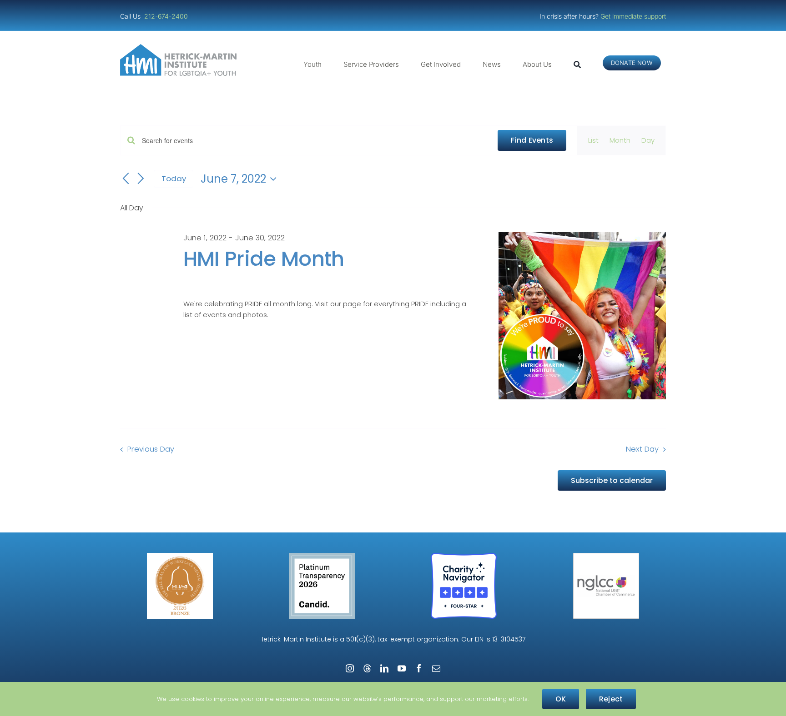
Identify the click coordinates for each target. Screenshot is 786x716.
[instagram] (350, 668)
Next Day (642, 449)
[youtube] (402, 668)
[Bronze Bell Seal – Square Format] (180, 556)
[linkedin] (384, 668)
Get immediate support (633, 16)
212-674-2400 (167, 16)
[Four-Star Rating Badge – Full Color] (464, 556)
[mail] (436, 668)
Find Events (532, 140)
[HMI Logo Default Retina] (180, 47)
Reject (611, 699)
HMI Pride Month (263, 258)
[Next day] (141, 179)
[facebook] (419, 668)
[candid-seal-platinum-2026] (322, 556)
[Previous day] (125, 179)
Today (173, 178)
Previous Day (150, 449)
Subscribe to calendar (612, 480)
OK (560, 699)
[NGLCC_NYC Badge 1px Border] (606, 556)
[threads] (367, 668)
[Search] (577, 64)
